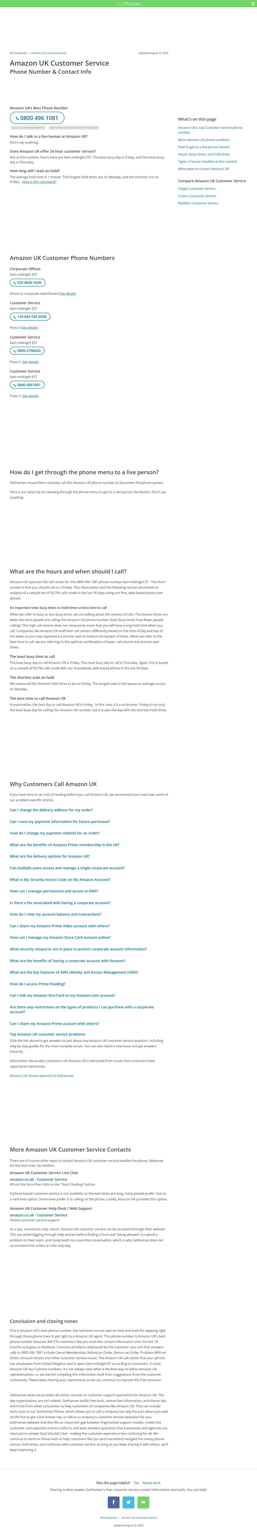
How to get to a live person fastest (204, 147)
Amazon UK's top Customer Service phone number (210, 130)
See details (68, 293)
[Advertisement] (89, 219)
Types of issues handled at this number (208, 161)
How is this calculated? (39, 182)
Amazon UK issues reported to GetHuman (42, 1075)
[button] (253, 3)
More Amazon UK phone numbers (204, 140)
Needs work (151, 1483)
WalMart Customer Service (198, 203)
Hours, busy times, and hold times (204, 154)
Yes (136, 1483)
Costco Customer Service (197, 196)
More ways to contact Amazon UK (203, 169)
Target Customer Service (196, 188)
